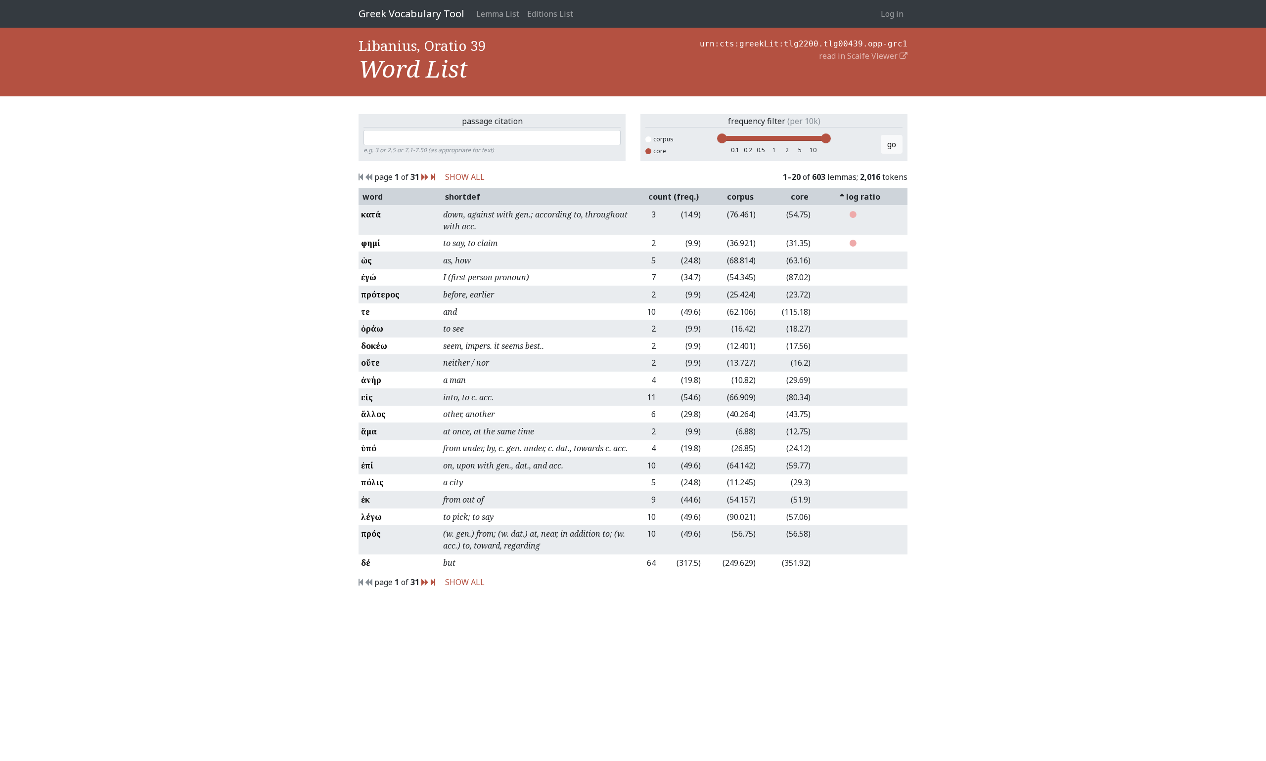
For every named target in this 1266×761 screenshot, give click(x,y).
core (659, 151)
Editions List (550, 13)
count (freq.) (673, 196)
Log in (892, 13)
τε (365, 311)
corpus (663, 139)
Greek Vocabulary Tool (411, 13)
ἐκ (365, 499)
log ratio (862, 196)
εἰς (367, 397)
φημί (370, 243)
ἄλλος (373, 414)
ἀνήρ (371, 380)
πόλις (372, 482)
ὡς (366, 260)
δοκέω (374, 345)
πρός (371, 533)
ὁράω (372, 328)
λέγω (371, 516)
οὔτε (370, 362)
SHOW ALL (465, 176)
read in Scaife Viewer (859, 55)
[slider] (722, 138)
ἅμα (369, 431)
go (891, 144)
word (372, 196)
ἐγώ (368, 277)
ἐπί (367, 465)
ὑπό (368, 448)
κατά (371, 214)
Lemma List (497, 13)
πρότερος (380, 294)
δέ (365, 562)
